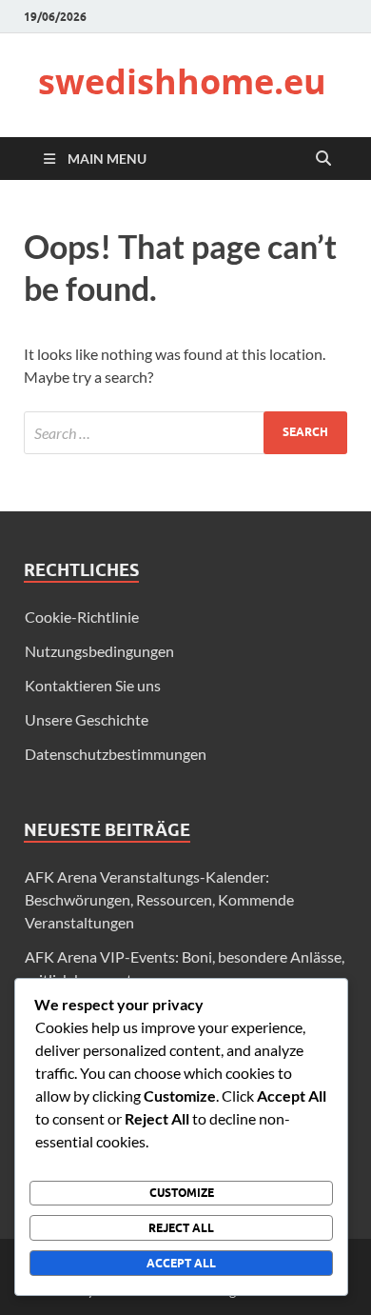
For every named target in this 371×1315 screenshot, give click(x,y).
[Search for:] (185, 432)
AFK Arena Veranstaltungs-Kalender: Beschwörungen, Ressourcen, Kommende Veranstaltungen (159, 899)
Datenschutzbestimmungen (115, 754)
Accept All (181, 1263)
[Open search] (323, 159)
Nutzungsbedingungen (99, 651)
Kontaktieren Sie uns (93, 685)
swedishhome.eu (182, 81)
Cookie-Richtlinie (82, 617)
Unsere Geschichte (86, 719)
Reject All (181, 1228)
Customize (181, 1192)
